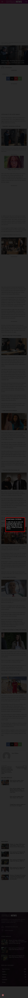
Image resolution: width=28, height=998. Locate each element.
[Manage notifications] (3, 995)
